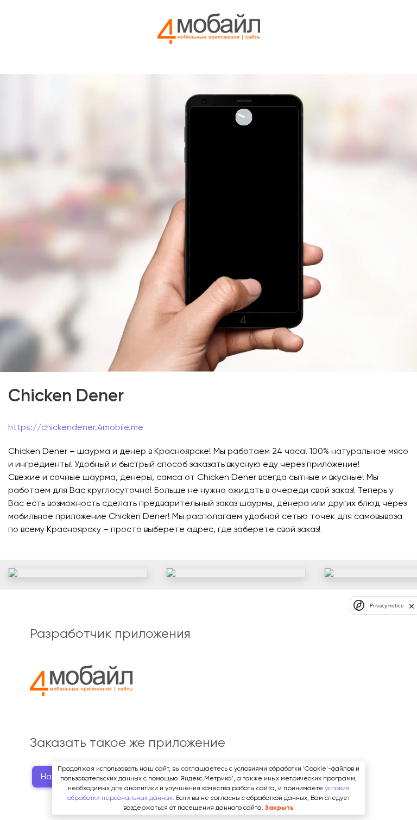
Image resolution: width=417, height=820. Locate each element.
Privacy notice (386, 605)
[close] (411, 605)
